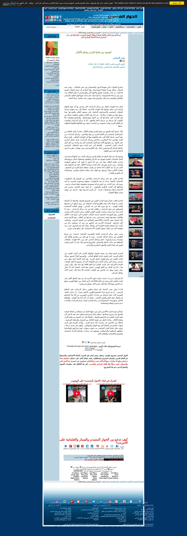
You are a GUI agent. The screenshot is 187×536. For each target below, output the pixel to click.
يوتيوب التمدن (122, 519)
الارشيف (96, 511)
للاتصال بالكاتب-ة (79, 469)
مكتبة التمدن (122, 521)
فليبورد (70, 448)
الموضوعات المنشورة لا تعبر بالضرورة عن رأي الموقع (138, 524)
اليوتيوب (107, 448)
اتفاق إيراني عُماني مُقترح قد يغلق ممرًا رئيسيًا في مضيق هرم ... (52, 95)
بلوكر (74, 448)
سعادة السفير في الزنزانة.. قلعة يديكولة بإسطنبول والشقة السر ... (52, 134)
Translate (99, 350)
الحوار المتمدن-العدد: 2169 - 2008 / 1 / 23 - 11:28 (106, 64)
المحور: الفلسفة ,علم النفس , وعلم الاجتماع (109, 67)
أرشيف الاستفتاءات (93, 513)
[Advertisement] (136, 63)
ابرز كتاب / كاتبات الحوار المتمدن (144, 518)
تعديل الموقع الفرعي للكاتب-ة (62, 518)
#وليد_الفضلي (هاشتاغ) (98, 342)
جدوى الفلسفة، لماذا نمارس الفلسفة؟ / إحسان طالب (51, 193)
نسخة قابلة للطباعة (109, 467)
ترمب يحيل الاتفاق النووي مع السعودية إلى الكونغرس (52, 128)
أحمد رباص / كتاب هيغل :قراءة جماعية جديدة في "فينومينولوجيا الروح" (51, 165)
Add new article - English (62, 514)
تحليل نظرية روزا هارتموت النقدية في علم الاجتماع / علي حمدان (51, 183)
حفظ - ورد (75, 467)
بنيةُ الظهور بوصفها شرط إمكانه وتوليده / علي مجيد (52, 156)
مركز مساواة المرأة (120, 509)
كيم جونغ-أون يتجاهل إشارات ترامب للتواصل (52, 145)
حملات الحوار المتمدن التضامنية (90, 509)
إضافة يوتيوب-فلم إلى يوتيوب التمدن (60, 511)
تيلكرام (87, 448)
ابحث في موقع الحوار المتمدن (62, 519)
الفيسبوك (117, 448)
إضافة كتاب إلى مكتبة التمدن (63, 513)
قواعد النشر (150, 516)
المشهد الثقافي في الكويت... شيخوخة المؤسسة (53, 74)
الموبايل (65, 448)
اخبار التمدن (95, 508)
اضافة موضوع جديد (65, 508)
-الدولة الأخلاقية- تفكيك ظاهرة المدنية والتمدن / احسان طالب (51, 188)
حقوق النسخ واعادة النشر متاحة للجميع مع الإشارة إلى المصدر (81, 524)
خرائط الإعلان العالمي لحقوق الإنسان (52, 79)
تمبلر (78, 448)
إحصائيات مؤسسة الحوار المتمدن (144, 514)
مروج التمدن (95, 514)
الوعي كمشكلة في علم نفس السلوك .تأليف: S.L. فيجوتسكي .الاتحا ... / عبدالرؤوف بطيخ (51, 171)
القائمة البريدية (94, 516)
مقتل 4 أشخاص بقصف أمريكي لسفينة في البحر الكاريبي (51, 123)
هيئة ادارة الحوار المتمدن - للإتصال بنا (143, 513)
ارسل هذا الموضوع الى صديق (91, 467)
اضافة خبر (68, 509)
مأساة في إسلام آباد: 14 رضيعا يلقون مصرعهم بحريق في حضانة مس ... (51, 118)
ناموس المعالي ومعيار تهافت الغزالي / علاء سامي (52, 198)
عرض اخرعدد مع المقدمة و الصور (144, 511)
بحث (105, 469)
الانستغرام (98, 448)
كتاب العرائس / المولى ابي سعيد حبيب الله (52, 203)
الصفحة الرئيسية (138, 32)
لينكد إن (97, 502)
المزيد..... (141, 276)
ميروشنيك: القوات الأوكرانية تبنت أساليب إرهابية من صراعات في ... (52, 101)
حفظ (111, 469)
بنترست (82, 448)
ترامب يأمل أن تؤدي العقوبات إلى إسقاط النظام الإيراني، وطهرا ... (51, 141)
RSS (102, 448)
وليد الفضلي (105, 32)
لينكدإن (92, 448)
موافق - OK (177, 3)
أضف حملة (68, 516)
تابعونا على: (122, 447)
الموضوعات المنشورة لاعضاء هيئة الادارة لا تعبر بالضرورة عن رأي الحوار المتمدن (76, 526)
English (96, 519)
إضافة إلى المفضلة (93, 469)
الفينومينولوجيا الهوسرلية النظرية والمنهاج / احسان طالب (52, 177)
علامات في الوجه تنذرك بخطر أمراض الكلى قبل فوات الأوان (51, 113)
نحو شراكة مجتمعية (52, 82)
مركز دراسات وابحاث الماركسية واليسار (114, 508)
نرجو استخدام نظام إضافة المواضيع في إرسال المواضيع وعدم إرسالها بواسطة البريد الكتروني (126, 526)
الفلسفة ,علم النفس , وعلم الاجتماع (121, 32)
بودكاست (53, 502)
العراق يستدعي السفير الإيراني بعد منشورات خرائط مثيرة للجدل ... (52, 107)
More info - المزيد (15, 5)
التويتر (112, 448)
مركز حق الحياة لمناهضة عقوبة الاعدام (115, 514)
